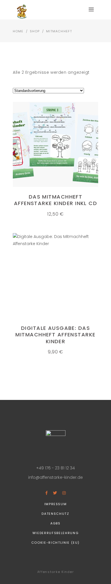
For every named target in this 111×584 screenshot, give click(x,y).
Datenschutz (55, 513)
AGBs (55, 523)
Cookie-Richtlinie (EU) (55, 542)
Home (18, 31)
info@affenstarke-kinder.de (55, 477)
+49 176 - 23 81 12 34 (55, 468)
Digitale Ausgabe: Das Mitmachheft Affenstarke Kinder (55, 334)
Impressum (55, 504)
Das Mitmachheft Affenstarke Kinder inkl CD (55, 200)
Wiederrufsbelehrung (55, 533)
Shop (35, 31)
